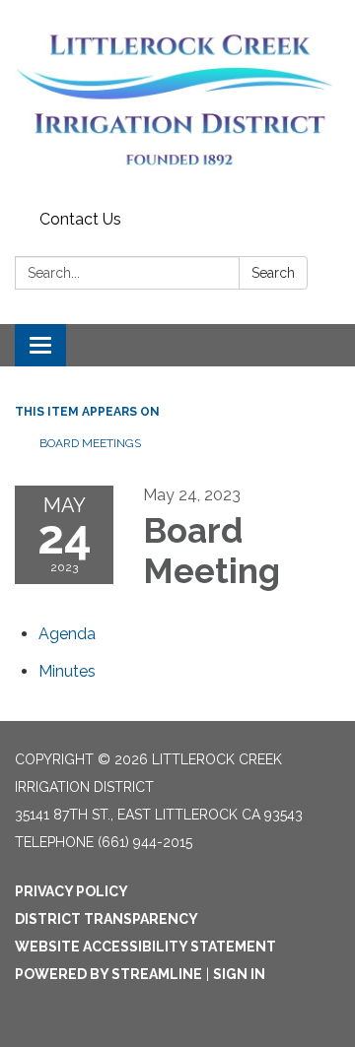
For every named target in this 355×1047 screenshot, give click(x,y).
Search (273, 273)
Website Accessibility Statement (145, 946)
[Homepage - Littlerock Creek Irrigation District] (177, 101)
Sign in (239, 974)
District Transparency (106, 919)
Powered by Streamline (108, 974)
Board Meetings (90, 443)
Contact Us (80, 219)
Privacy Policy (71, 891)
